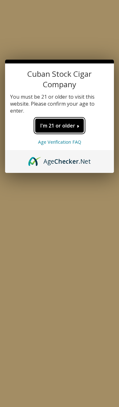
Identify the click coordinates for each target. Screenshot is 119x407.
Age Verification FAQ (59, 142)
